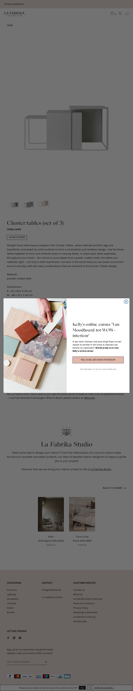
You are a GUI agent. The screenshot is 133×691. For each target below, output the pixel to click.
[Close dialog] (126, 302)
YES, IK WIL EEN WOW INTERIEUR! (98, 360)
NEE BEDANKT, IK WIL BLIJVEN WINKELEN (98, 369)
